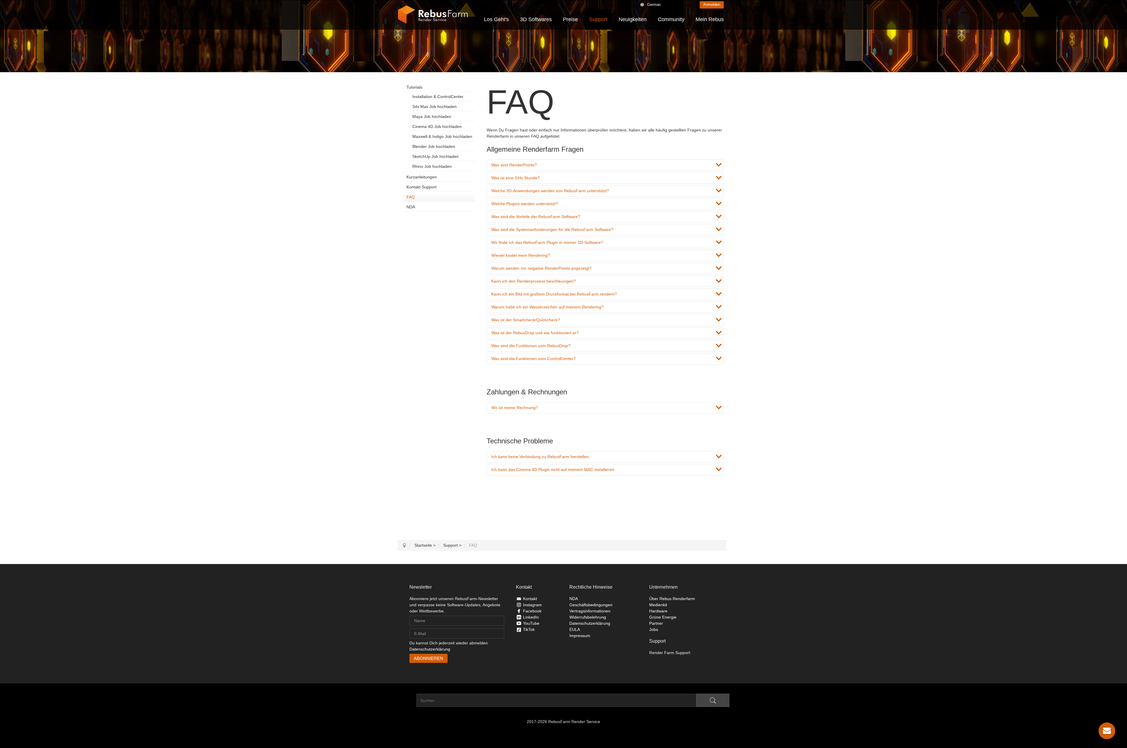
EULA (574, 629)
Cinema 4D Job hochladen (437, 126)
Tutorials (414, 87)
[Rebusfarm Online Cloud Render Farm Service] (433, 15)
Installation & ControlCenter (437, 96)
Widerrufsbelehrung (587, 617)
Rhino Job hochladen (432, 166)
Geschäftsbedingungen (591, 604)
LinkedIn (531, 617)
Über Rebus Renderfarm (672, 598)
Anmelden (711, 4)
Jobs (653, 629)
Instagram (532, 604)
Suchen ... (407, 700)
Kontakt (530, 598)
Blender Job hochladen (433, 146)
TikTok (529, 629)
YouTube (531, 623)
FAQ (410, 197)
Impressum (579, 635)
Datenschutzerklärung (429, 649)
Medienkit (658, 604)
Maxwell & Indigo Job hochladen (442, 136)
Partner (656, 623)
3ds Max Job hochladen (434, 106)
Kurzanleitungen (421, 177)
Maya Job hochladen (431, 116)
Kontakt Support (421, 187)
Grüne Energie (662, 617)
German (654, 4)
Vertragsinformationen (589, 611)
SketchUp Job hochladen (435, 156)
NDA (410, 207)
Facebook (532, 611)
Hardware (658, 611)
